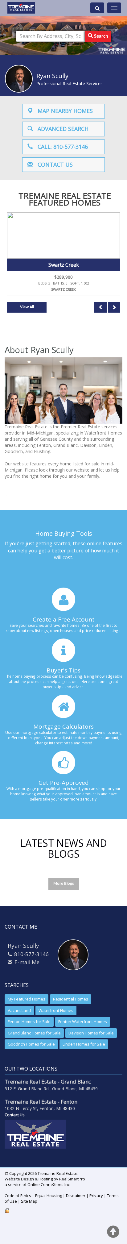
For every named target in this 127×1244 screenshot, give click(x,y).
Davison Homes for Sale (91, 1033)
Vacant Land (19, 1010)
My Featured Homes (26, 999)
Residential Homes (70, 999)
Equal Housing (48, 1195)
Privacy (96, 1195)
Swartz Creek (63, 264)
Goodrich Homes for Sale (31, 1044)
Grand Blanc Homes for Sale (34, 1033)
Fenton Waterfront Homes (82, 1021)
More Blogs (63, 883)
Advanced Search (60, 128)
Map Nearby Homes (63, 110)
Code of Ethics (18, 1195)
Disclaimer (75, 1195)
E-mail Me (26, 962)
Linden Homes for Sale (84, 1044)
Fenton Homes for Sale (29, 1021)
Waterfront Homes (56, 1010)
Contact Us (53, 164)
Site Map (29, 1201)
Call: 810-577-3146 (60, 146)
